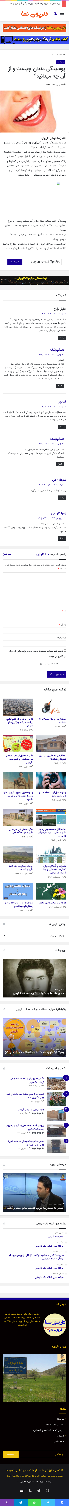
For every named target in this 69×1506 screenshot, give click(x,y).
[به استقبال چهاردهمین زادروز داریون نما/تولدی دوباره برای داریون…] (51, 817)
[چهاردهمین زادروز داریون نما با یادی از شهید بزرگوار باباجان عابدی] (18, 780)
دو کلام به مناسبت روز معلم (52, 903)
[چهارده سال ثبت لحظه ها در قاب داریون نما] (51, 780)
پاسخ (62, 338)
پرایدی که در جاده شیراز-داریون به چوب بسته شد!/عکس (25, 1127)
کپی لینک (14, 262)
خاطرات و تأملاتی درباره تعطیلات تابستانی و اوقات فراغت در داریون (53, 869)
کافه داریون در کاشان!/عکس (30, 1110)
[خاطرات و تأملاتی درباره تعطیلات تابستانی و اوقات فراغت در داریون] (51, 854)
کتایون (62, 401)
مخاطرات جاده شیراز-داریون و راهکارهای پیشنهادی (19, 904)
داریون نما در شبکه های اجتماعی (48, 1430)
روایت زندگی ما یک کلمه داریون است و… (21, 868)
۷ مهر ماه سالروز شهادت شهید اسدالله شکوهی (38, 993)
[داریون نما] (34, 13)
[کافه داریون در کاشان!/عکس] (56, 1114)
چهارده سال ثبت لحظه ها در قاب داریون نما (52, 794)
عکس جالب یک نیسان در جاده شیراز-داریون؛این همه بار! (25, 1143)
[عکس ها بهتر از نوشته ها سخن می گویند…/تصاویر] (56, 1083)
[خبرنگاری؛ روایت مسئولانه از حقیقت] (51, 707)
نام (64, 611)
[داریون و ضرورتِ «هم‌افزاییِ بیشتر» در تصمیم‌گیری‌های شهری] (18, 707)
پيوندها (60, 1419)
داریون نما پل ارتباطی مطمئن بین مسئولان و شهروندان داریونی (19, 759)
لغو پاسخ (7, 554)
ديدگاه (53, 55)
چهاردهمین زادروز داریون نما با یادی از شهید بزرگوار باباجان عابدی (18, 795)
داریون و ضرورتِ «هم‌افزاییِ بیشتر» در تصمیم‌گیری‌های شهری (19, 722)
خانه (61, 55)
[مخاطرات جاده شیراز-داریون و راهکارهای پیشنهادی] (18, 891)
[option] (34, 978)
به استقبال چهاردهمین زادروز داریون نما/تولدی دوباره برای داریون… (52, 832)
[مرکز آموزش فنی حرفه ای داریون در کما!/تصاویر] (18, 817)
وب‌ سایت (61, 638)
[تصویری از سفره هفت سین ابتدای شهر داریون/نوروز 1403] (56, 1099)
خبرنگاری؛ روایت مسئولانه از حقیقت (43, 3)
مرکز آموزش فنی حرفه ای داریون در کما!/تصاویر (21, 831)
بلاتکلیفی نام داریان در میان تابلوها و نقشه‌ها (52, 757)
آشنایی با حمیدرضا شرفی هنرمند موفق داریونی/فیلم (35, 1208)
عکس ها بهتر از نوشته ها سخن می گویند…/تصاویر (27, 1080)
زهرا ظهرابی (58, 513)
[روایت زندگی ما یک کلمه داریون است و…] (18, 854)
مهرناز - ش (59, 480)
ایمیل (62, 625)
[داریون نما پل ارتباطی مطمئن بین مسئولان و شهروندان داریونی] (18, 743)
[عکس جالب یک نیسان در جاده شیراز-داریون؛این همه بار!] (56, 1146)
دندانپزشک (57, 350)
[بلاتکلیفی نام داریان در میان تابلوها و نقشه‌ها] (51, 743)
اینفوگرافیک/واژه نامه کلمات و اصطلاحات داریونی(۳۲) (34, 1052)
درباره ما (60, 1436)
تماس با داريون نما (55, 1425)
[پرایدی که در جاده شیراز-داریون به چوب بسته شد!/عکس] (56, 1130)
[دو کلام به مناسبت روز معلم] (51, 891)
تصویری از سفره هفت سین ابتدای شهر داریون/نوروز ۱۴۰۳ (25, 1096)
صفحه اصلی (58, 1442)
